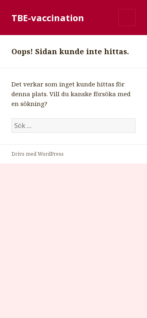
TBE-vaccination (47, 17)
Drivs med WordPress (37, 153)
